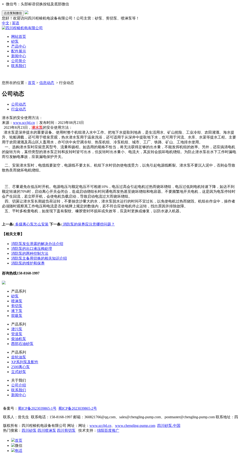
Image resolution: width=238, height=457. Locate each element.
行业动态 (18, 109)
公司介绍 (18, 385)
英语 (15, 23)
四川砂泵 (29, 430)
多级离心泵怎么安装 (31, 224)
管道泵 (16, 334)
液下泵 (16, 311)
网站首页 (18, 37)
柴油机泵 (18, 339)
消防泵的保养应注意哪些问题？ (88, 224)
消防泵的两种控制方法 (29, 253)
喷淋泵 (16, 301)
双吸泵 (16, 316)
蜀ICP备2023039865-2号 (77, 408)
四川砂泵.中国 (168, 426)
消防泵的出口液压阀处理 (31, 249)
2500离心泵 (20, 367)
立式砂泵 (18, 372)
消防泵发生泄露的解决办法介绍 (37, 244)
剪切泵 (16, 306)
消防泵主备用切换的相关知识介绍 (39, 258)
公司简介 (18, 61)
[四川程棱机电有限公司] (22, 28)
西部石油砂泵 (22, 344)
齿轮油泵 (18, 357)
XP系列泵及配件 (24, 362)
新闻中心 (18, 56)
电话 (18, 451)
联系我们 (18, 66)
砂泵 (15, 41)
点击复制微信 (13, 13)
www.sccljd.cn (24, 123)
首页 (31, 83)
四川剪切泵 (66, 430)
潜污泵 (16, 329)
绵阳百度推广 (108, 430)
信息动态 (46, 83)
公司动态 (18, 104)
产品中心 (18, 46)
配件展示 (18, 51)
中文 (5, 23)
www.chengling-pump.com (135, 426)
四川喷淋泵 (46, 430)
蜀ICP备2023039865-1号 (37, 408)
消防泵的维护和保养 (28, 263)
